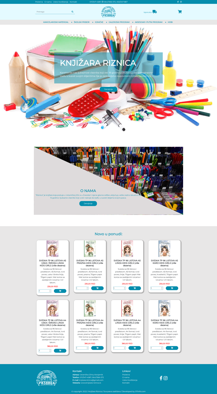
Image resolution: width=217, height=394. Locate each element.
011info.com (140, 391)
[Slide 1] (108, 132)
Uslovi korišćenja (60, 2)
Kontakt (73, 2)
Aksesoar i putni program (148, 22)
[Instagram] (180, 2)
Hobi (170, 22)
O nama (48, 2)
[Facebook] (177, 2)
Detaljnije (108, 89)
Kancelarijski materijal (55, 22)
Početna (39, 2)
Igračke (99, 22)
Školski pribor (82, 22)
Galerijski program (119, 22)
